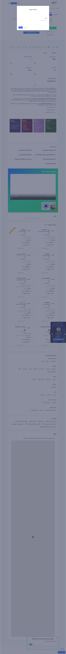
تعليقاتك (46, 17)
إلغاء (25, 27)
